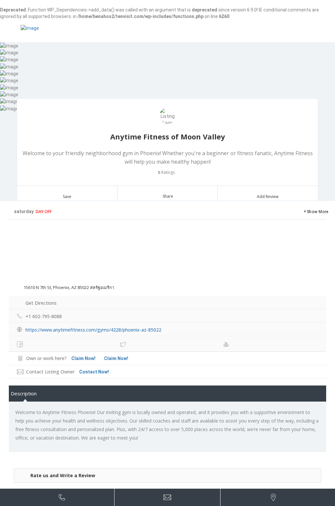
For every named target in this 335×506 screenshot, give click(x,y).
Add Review (267, 196)
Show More (317, 211)
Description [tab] (24, 393)
